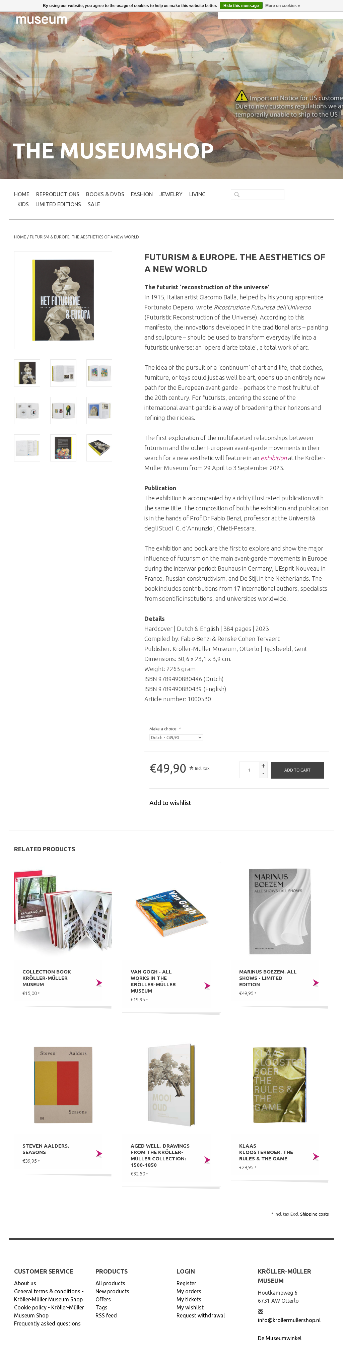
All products (110, 1283)
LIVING (197, 194)
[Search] (234, 195)
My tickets (189, 1299)
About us (25, 1283)
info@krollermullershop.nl (289, 1320)
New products (112, 1291)
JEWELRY (171, 194)
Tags (101, 1307)
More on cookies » (282, 5)
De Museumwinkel (279, 1338)
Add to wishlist (170, 802)
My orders (189, 1291)
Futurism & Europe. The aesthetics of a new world (84, 237)
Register (186, 1283)
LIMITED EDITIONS (58, 204)
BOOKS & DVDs (105, 194)
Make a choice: (165, 729)
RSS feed (106, 1315)
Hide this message (241, 5)
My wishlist (190, 1307)
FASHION (142, 194)
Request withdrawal (201, 1315)
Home (21, 194)
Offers (103, 1299)
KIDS (23, 204)
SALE (94, 204)
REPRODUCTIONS (57, 194)
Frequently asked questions (47, 1323)
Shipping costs (314, 1214)
